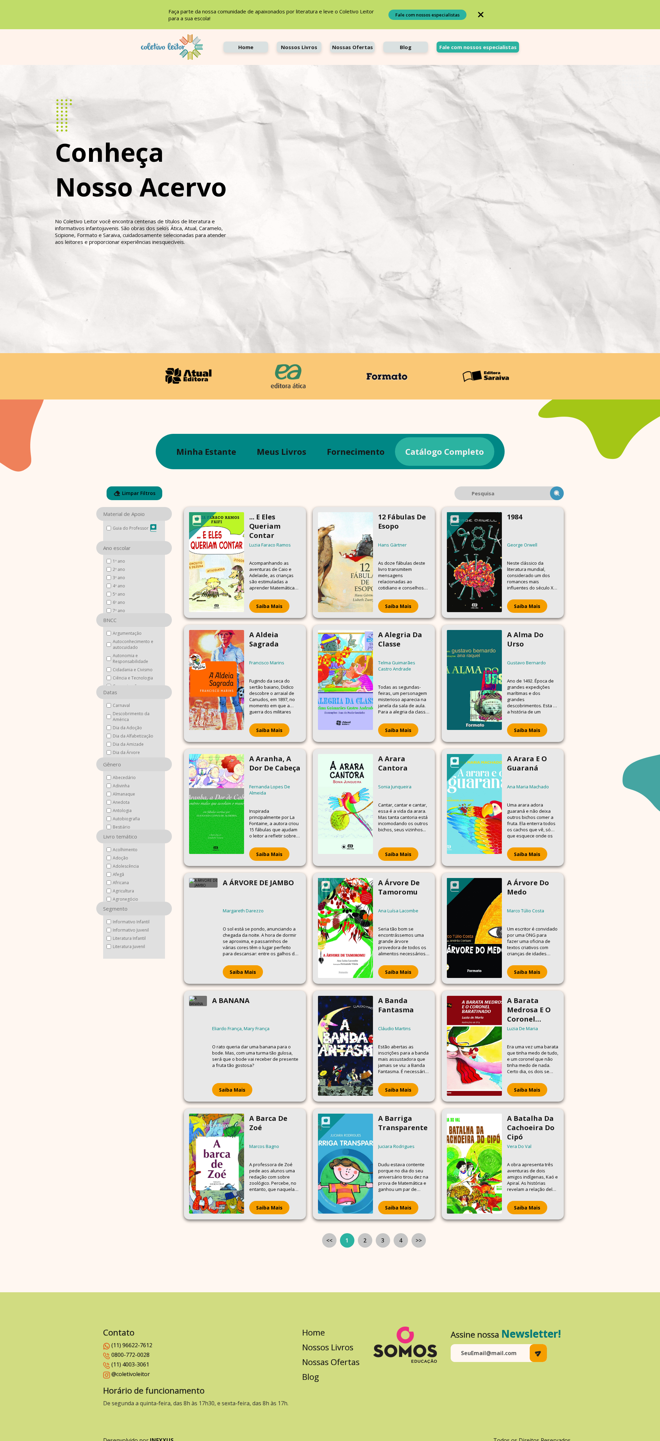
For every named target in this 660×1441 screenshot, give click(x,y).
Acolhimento (125, 850)
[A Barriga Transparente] (345, 1164)
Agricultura (123, 891)
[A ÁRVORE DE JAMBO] (203, 928)
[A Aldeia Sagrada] (216, 683)
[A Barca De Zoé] (216, 1164)
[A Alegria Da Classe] (345, 683)
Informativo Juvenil (131, 930)
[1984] (474, 562)
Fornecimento (356, 451)
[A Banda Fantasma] (345, 1046)
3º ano (119, 578)
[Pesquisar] (557, 493)
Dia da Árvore (126, 752)
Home (245, 47)
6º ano (119, 602)
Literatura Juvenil (129, 946)
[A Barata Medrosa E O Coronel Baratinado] (474, 1046)
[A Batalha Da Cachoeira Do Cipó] (474, 1164)
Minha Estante (206, 451)
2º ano (119, 569)
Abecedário (124, 777)
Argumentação (127, 633)
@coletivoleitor (130, 1374)
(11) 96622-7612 (131, 1345)
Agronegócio (125, 899)
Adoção (120, 858)
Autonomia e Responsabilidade (130, 658)
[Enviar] (538, 1353)
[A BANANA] (198, 1046)
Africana (121, 883)
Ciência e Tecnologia (133, 678)
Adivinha (121, 786)
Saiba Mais (269, 606)
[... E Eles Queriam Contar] (216, 562)
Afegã (118, 874)
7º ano (119, 610)
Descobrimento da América (131, 716)
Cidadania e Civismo (133, 670)
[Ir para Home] (172, 47)
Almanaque (124, 794)
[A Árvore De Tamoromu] (345, 928)
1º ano (119, 561)
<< (329, 1240)
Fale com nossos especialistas (427, 15)
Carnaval (121, 705)
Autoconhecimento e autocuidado (133, 644)
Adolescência (126, 866)
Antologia (122, 810)
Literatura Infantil (129, 938)
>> (419, 1240)
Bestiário (121, 827)
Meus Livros (281, 451)
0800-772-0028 (130, 1355)
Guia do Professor (130, 528)
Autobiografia (126, 819)
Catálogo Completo (444, 451)
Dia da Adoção (127, 728)
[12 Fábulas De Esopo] (345, 562)
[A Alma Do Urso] (474, 683)
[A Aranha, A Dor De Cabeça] (216, 807)
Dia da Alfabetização (133, 736)
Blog (405, 47)
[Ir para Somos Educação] (405, 1345)
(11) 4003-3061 (130, 1364)
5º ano (119, 594)
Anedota (121, 802)
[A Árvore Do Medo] (474, 928)
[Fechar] (481, 14)
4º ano (119, 586)
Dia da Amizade (128, 744)
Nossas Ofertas (352, 47)
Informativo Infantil (131, 922)
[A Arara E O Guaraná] (474, 807)
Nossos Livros (299, 47)
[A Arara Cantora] (345, 807)
